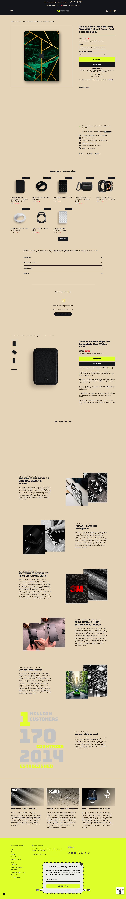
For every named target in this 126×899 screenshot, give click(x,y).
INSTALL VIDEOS (16, 859)
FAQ (12, 849)
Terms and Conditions (17, 867)
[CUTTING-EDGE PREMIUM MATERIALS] (27, 797)
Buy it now (97, 64)
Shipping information (30, 262)
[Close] (81, 864)
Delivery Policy (15, 875)
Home (12, 21)
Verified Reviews (15, 857)
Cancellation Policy (16, 877)
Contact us (14, 864)
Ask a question (28, 268)
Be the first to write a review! (63, 314)
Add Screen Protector (85, 51)
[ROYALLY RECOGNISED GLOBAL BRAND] (98, 797)
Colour (81, 44)
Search (13, 854)
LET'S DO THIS (63, 886)
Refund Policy (15, 869)
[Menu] (123, 888)
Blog (12, 852)
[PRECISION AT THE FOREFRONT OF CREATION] (63, 797)
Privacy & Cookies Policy (18, 872)
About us (26, 273)
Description (27, 257)
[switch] (120, 892)
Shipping (88, 41)
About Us (13, 862)
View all (63, 239)
